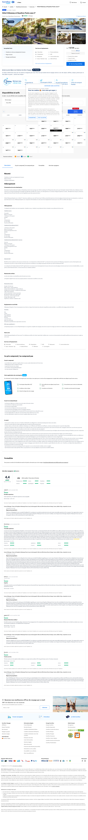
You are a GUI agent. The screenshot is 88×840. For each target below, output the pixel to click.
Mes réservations (71, 727)
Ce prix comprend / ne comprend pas (24, 165)
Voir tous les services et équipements (43, 63)
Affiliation (4, 725)
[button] (29, 31)
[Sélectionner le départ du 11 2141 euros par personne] (80, 128)
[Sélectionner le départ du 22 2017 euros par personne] (44, 142)
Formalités (41, 165)
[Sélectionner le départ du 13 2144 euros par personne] (20, 135)
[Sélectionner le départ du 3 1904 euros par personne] (68, 120)
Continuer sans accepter (51, 85)
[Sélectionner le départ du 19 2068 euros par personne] (8, 142)
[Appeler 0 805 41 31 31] (77, 730)
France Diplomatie (28, 725)
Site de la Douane (27, 727)
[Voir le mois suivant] (84, 111)
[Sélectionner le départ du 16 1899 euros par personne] (56, 135)
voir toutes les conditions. (17, 765)
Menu (19, 2)
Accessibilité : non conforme (30, 750)
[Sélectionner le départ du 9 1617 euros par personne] (56, 128)
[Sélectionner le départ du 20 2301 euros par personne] (20, 142)
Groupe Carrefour (49, 725)
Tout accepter (42, 117)
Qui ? (57, 99)
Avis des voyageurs (54, 165)
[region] (44, 102)
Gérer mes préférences (29, 753)
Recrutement (5, 729)
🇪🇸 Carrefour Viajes (6, 738)
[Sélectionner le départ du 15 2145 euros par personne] (44, 135)
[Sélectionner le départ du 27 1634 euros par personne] (20, 149)
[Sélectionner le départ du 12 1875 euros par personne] (8, 135)
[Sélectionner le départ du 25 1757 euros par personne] (80, 142)
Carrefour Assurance (50, 736)
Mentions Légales (28, 742)
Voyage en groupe (6, 731)
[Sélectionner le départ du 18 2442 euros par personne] (80, 135)
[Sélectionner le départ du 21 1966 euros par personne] (32, 142)
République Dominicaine (21, 6)
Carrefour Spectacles (50, 727)
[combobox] (17, 102)
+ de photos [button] (79, 38)
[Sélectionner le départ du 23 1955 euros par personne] (56, 142)
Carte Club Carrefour (28, 739)
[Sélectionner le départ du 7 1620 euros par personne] (32, 128)
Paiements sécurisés (28, 737)
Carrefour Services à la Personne (53, 740)
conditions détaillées (55, 786)
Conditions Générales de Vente (30, 729)
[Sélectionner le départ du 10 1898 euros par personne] (68, 128)
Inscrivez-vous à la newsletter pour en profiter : (13, 704)
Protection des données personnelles (32, 746)
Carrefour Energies (50, 733)
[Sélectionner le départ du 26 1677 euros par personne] (8, 149)
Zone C (31, 156)
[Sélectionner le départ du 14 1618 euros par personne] (32, 135)
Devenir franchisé (6, 727)
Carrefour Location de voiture (52, 729)
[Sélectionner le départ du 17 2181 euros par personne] (68, 135)
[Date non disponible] (80, 120)
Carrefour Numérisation (51, 742)
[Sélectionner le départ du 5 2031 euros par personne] (8, 128)
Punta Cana (31, 6)
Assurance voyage (6, 733)
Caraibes (11, 6)
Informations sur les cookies (30, 748)
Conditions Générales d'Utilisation (31, 731)
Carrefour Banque (50, 731)
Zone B (24, 156)
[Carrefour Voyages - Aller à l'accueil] (8, 2)
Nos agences (70, 725)
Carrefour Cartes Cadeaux (51, 738)
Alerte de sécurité (28, 744)
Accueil (5, 6)
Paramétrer (32, 117)
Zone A (18, 156)
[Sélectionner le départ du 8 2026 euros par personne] (44, 128)
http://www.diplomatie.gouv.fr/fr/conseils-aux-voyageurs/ (55, 462)
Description (7, 165)
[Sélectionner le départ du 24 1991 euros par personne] (68, 142)
